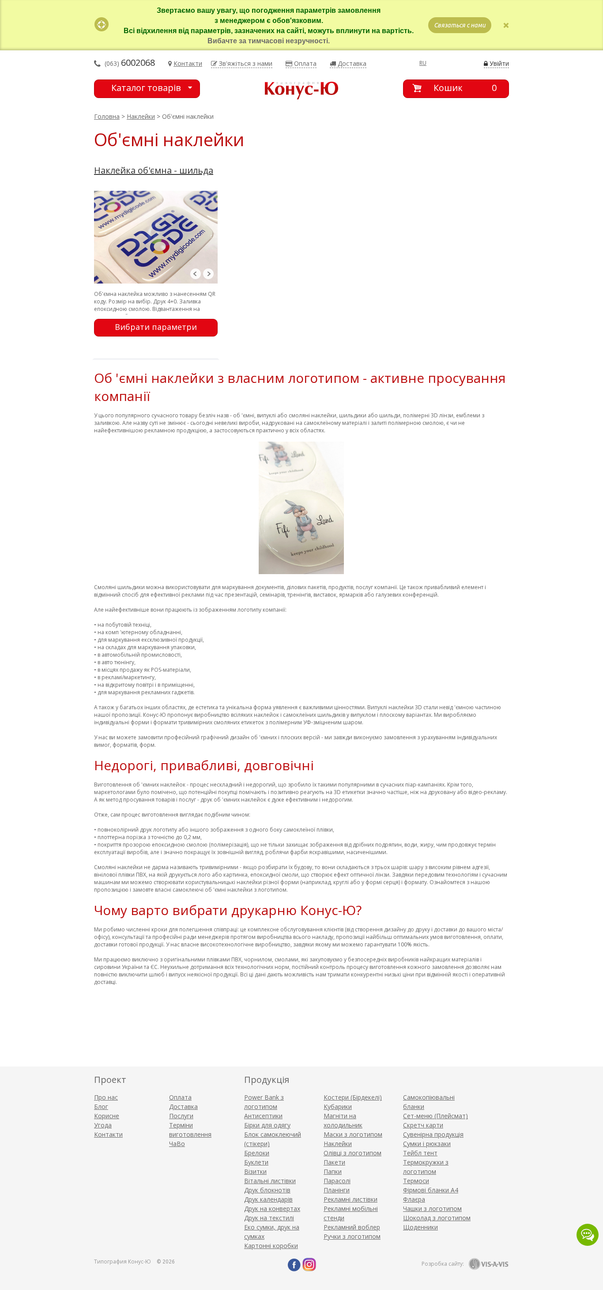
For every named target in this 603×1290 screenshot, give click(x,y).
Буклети (256, 1162)
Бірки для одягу (267, 1125)
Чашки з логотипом (432, 1208)
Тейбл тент (420, 1153)
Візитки (255, 1171)
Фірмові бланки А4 (430, 1190)
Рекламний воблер (352, 1227)
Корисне (106, 1116)
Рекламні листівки (350, 1199)
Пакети (334, 1162)
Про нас (106, 1097)
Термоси (416, 1181)
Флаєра (414, 1199)
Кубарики (338, 1106)
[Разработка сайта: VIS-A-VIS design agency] (488, 1264)
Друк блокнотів (267, 1190)
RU (422, 63)
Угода (103, 1125)
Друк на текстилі (269, 1218)
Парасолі (337, 1181)
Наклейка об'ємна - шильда (153, 170)
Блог (101, 1106)
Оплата (180, 1097)
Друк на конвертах (272, 1208)
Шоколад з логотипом (437, 1218)
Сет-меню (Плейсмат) (435, 1116)
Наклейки (141, 116)
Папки (333, 1171)
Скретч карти (423, 1125)
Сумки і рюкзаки (427, 1143)
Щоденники (420, 1227)
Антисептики (263, 1116)
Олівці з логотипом (352, 1153)
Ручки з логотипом (352, 1236)
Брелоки (256, 1153)
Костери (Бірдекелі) (353, 1097)
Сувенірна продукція (433, 1134)
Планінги (337, 1190)
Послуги (181, 1116)
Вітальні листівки (270, 1181)
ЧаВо (177, 1143)
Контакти (108, 1134)
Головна (107, 116)
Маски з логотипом (353, 1134)
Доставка (183, 1106)
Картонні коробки (271, 1245)
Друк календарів (268, 1199)
